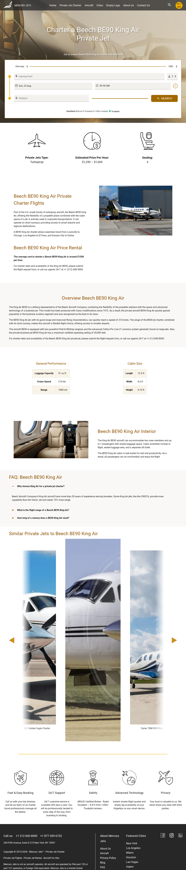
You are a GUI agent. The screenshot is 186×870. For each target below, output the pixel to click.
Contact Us (143, 5)
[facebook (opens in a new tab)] (163, 835)
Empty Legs (113, 5)
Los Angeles (133, 848)
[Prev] (20, 640)
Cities (99, 5)
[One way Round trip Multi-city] (18, 66)
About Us (128, 5)
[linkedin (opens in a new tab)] (180, 835)
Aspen (130, 866)
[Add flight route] (175, 86)
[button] (93, 486)
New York (131, 843)
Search (166, 98)
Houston (131, 857)
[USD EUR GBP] (172, 66)
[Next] (166, 640)
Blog (102, 862)
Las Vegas (132, 861)
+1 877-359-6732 (51, 836)
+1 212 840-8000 (26, 836)
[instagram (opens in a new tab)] (172, 835)
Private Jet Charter (70, 5)
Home (52, 5)
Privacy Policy (108, 857)
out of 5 (87, 111)
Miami (129, 852)
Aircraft (89, 5)
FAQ (102, 867)
